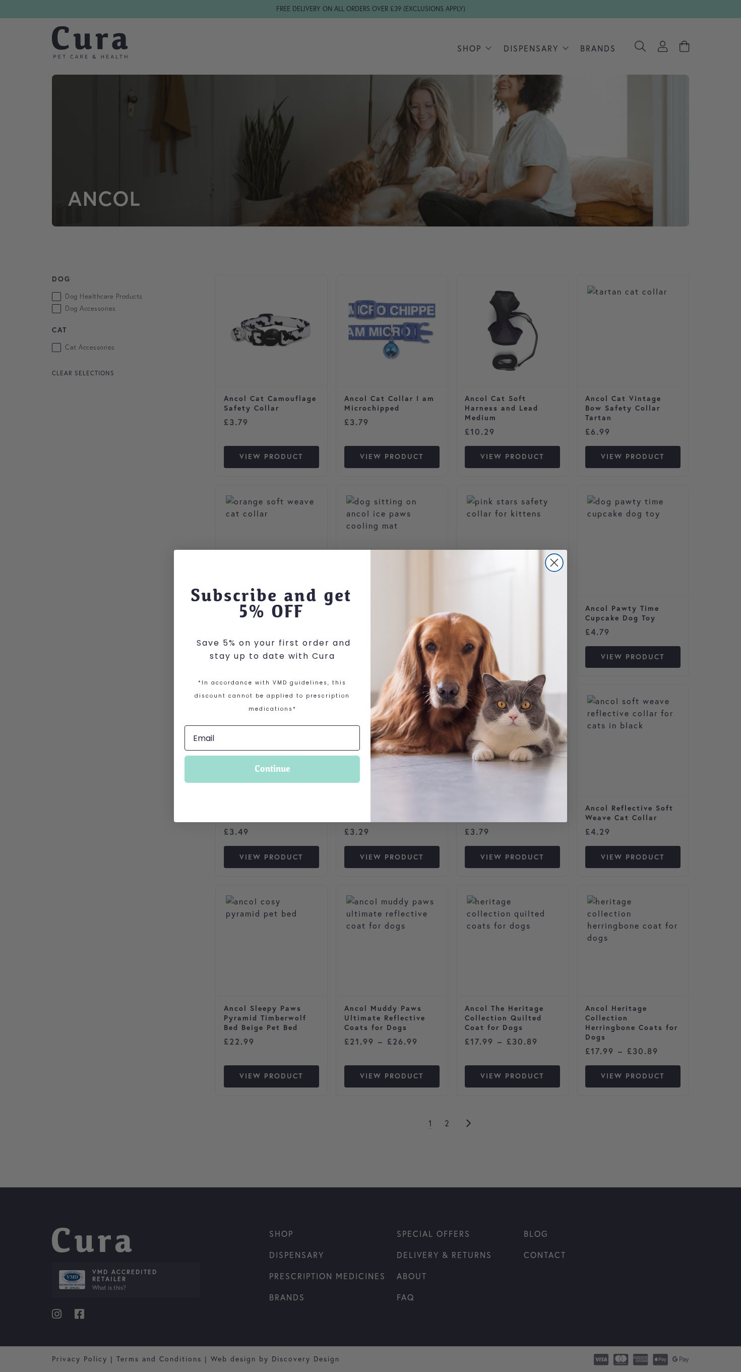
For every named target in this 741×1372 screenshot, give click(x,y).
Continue (272, 769)
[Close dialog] (554, 562)
